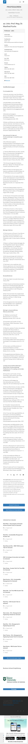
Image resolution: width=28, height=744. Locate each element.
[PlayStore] (21, 738)
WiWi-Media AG (17, 701)
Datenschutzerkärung (8, 704)
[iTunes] (10, 738)
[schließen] (3, 735)
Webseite (8, 80)
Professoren (15, 15)
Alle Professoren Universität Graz (14, 510)
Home (11, 15)
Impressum (15, 703)
